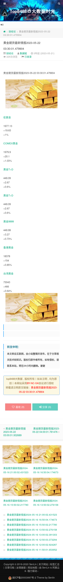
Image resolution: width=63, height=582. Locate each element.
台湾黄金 (8, 273)
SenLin (33, 564)
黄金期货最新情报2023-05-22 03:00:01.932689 (14, 432)
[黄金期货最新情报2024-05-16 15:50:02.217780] (17, 486)
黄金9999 (8, 221)
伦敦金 (7, 117)
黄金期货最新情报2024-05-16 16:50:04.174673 (32, 519)
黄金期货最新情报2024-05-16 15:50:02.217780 (32, 524)
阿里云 (55, 567)
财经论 (12, 31)
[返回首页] (4, 31)
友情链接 (21, 567)
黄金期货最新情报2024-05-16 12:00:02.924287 (32, 544)
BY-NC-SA (33, 383)
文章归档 (9, 567)
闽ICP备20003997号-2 (24, 577)
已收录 (28, 56)
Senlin (51, 577)
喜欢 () (20, 407)
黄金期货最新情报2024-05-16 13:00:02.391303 (32, 534)
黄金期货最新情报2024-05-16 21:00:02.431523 (32, 514)
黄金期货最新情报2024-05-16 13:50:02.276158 (32, 529)
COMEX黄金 (10, 143)
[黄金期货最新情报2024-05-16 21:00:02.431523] (17, 454)
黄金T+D (8, 169)
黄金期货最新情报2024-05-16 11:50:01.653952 (32, 549)
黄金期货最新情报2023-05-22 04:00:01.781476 (46, 430)
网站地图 (32, 567)
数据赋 (23, 53)
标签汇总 (54, 564)
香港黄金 (8, 247)
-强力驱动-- (33, 570)
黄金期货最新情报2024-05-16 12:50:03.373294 (32, 539)
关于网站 (43, 564)
